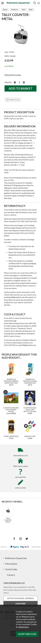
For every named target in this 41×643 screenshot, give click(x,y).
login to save (14, 99)
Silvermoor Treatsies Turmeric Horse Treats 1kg (11, 381)
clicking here (23, 627)
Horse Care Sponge (11, 436)
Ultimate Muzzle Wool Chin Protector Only (29, 409)
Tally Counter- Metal (8, 520)
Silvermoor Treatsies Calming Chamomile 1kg (30, 381)
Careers (11, 574)
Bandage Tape (29, 436)
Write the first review (13, 75)
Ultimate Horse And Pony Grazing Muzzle (11, 409)
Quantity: (8, 82)
